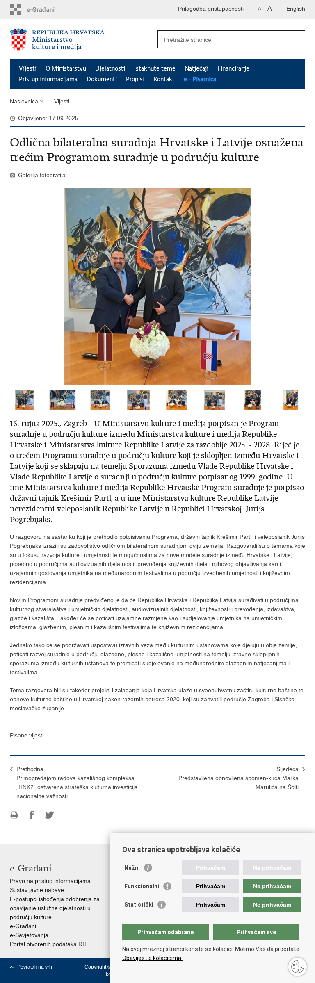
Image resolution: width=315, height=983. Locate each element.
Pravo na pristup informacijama (50, 881)
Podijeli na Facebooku (31, 815)
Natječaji (196, 68)
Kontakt (164, 79)
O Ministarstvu (66, 68)
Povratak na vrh (34, 967)
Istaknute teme (155, 68)
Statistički (138, 904)
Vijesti (28, 68)
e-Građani (23, 926)
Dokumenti (102, 79)
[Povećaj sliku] (157, 286)
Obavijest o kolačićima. (152, 958)
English (295, 8)
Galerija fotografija (42, 175)
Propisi (135, 79)
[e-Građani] (45, 9)
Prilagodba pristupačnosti (211, 8)
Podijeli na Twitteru (49, 815)
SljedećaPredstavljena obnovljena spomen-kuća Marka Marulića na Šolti (238, 778)
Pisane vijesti (26, 735)
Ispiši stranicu (14, 815)
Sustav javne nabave (37, 890)
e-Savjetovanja (29, 935)
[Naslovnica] (84, 39)
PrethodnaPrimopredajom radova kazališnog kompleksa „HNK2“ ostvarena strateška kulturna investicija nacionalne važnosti (77, 782)
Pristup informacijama (48, 79)
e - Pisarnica (200, 79)
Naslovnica (24, 101)
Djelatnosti (110, 68)
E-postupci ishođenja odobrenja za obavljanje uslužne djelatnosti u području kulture (55, 908)
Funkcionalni (141, 886)
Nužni (132, 867)
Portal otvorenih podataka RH (48, 944)
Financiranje (233, 68)
